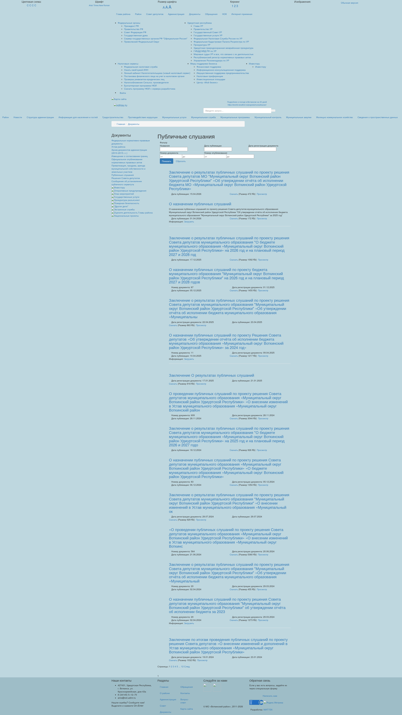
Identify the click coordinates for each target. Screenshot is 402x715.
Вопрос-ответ (184, 701)
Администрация (176, 14)
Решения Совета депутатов (125, 178)
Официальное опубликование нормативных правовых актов (126, 161)
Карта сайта (186, 708)
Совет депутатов (154, 14)
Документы (194, 14)
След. (187, 666)
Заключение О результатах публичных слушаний (211, 375)
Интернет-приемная (241, 14)
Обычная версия (349, 2)
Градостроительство (112, 117)
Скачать (234, 193)
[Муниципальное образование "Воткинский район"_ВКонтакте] (207, 687)
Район (138, 14)
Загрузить (189, 221)
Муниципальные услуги (174, 117)
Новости (18, 117)
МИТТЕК (267, 709)
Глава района (123, 14)
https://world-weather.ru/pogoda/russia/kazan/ (247, 105)
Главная (121, 123)
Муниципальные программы (235, 117)
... (179, 666)
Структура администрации (40, 117)
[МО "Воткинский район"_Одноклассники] (217, 687)
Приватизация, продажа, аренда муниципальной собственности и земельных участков (128, 168)
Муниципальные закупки (298, 117)
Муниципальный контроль (268, 117)
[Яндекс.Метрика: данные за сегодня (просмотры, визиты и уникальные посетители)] (273, 702)
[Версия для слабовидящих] (129, 99)
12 (182, 666)
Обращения (211, 14)
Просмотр (262, 193)
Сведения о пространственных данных (378, 117)
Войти (123, 92)
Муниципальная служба (203, 117)
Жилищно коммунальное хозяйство (334, 117)
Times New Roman (101, 5)
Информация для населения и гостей (78, 117)
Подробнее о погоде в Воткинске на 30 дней (247, 102)
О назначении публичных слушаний (200, 203)
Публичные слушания (122, 174)
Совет (163, 705)
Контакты (185, 693)
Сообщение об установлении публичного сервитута (126, 183)
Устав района (118, 146)
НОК (224, 14)
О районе (165, 693)
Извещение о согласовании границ (129, 156)
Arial (91, 5)
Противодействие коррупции (143, 117)
